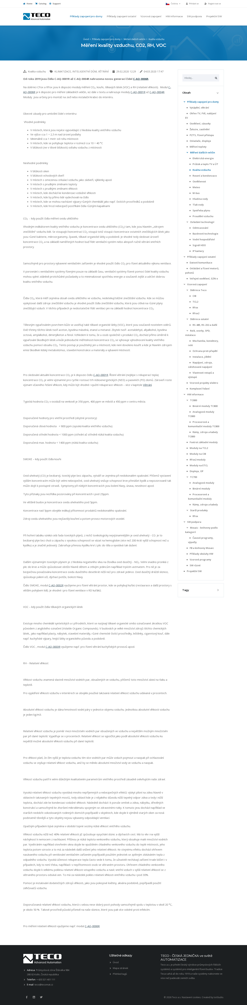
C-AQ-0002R (56, 585)
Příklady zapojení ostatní (121, 16)
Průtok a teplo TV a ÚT (205, 164)
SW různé (195, 565)
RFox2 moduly (197, 459)
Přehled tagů (120, 973)
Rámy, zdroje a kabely (205, 504)
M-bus (196, 193)
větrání (103, 71)
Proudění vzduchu (202, 216)
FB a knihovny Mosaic (201, 548)
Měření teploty (197, 146)
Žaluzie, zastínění (199, 129)
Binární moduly (201, 488)
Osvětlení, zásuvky (200, 123)
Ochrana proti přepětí (205, 351)
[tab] (201, 93)
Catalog (42, 3)
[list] (184, 102)
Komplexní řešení (199, 388)
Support (56, 3)
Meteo (196, 187)
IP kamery (198, 251)
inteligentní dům (84, 71)
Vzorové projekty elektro (203, 382)
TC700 (193, 477)
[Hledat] (216, 78)
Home (29, 3)
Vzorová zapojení (150, 16)
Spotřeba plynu (201, 210)
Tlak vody (198, 204)
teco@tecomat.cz (44, 984)
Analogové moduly (203, 482)
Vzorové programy (200, 559)
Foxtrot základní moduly (203, 442)
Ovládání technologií (201, 222)
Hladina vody (200, 198)
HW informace (174, 16)
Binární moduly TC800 (205, 406)
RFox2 (195, 313)
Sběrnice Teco (197, 290)
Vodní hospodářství (203, 239)
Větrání (147, 385)
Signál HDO (199, 245)
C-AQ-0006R (140, 79)
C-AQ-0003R (53, 646)
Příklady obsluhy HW (201, 553)
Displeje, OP (196, 471)
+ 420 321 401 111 (46, 979)
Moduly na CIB (197, 453)
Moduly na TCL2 (198, 448)
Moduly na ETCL (198, 465)
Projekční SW (214, 16)
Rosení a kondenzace (204, 175)
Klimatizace (62, 71)
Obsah (186, 92)
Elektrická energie (203, 158)
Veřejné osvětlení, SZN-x (203, 278)
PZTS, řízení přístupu (201, 135)
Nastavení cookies (191, 997)
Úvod (86, 39)
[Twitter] (41, 997)
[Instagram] (34, 997)
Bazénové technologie (205, 233)
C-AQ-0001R (138, 92)
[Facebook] (27, 997)
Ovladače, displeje (200, 141)
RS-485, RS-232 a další (204, 324)
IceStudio (218, 997)
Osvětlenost (199, 181)
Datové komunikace (200, 262)
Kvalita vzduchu (156, 39)
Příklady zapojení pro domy (86, 16)
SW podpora (194, 16)
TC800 (193, 400)
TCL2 (195, 301)
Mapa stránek (120, 968)
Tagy (185, 590)
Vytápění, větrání (199, 107)
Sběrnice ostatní (199, 319)
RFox (195, 307)
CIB (194, 296)
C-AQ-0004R (157, 92)
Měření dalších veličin (134, 39)
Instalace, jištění (201, 356)
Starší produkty (198, 510)
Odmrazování (200, 227)
